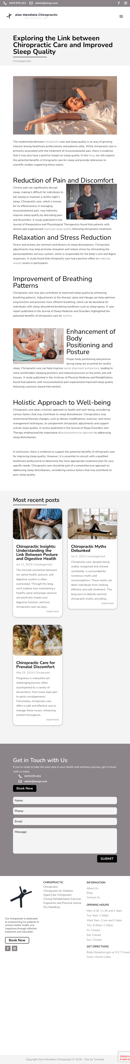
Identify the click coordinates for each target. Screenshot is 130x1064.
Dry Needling (51, 907)
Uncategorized (22, 61)
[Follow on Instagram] (125, 3)
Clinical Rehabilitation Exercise (62, 899)
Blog (89, 893)
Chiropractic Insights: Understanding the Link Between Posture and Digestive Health (37, 552)
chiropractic (52, 142)
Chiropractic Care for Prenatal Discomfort (35, 664)
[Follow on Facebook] (119, 3)
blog (91, 155)
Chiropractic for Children (58, 891)
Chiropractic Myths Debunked (88, 548)
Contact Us (93, 897)
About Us (92, 888)
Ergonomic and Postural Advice (62, 903)
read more (52, 611)
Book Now (24, 788)
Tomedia (99, 1059)
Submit (107, 858)
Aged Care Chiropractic (57, 895)
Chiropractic (43, 673)
